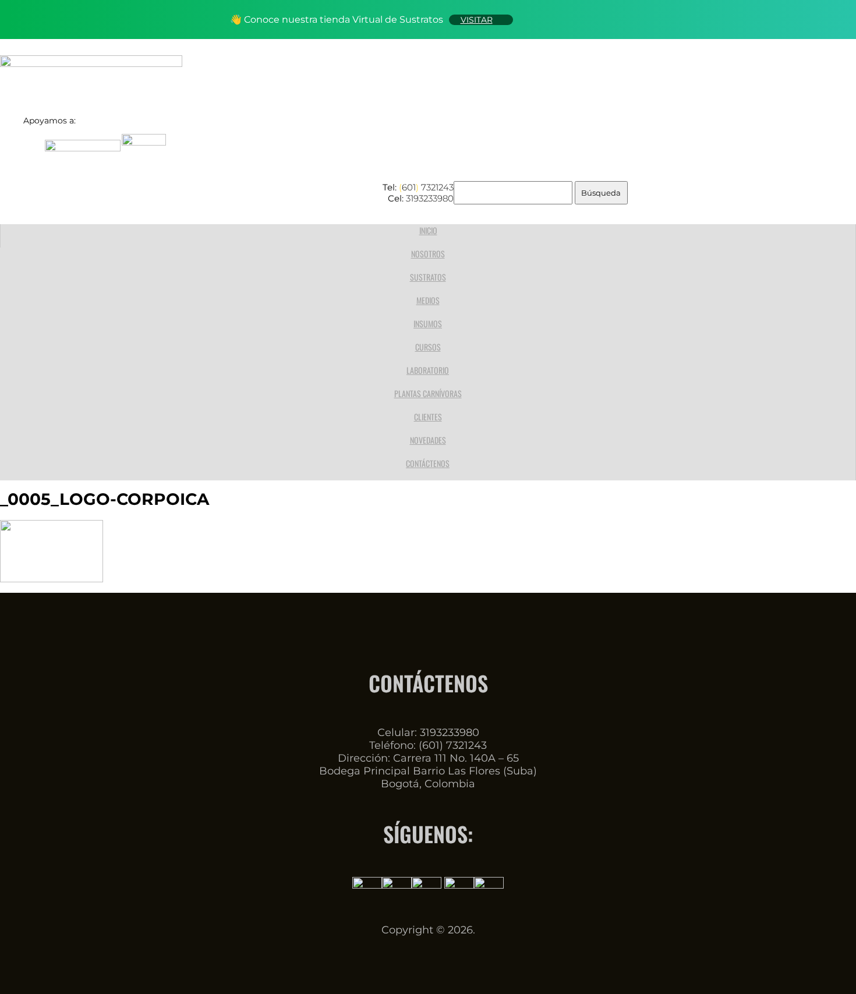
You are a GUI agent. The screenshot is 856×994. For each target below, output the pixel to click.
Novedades (428, 440)
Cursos (428, 347)
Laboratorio (427, 370)
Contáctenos (428, 463)
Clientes (428, 417)
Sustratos (428, 277)
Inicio (428, 230)
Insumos (427, 323)
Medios (428, 300)
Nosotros (428, 253)
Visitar (477, 20)
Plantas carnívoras (428, 393)
